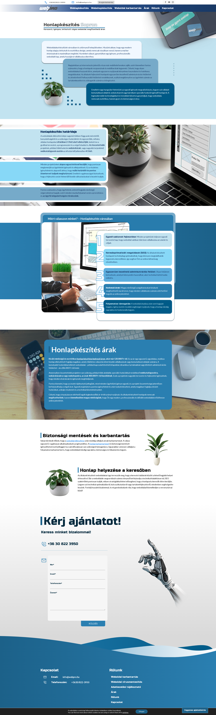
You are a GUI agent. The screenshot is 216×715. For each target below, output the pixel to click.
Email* (53, 574)
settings (125, 712)
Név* (52, 565)
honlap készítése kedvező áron (91, 359)
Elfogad (141, 711)
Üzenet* (53, 593)
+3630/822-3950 (57, 2)
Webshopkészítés (101, 8)
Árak (146, 8)
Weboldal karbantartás (128, 8)
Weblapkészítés (79, 8)
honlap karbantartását (99, 444)
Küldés (93, 623)
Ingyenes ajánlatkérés (194, 710)
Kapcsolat (168, 8)
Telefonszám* (56, 583)
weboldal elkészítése (75, 440)
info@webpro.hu (84, 2)
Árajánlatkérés (106, 2)
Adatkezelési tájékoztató (126, 687)
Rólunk (156, 8)
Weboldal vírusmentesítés (126, 682)
